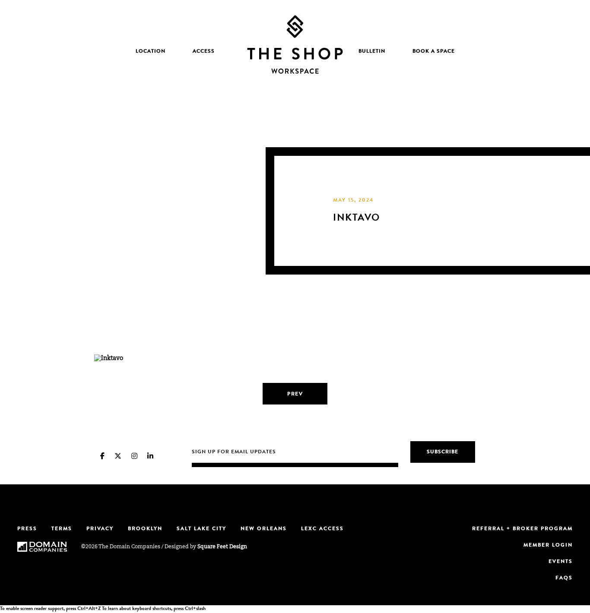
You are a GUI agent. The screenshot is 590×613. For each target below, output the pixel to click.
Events (561, 562)
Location (150, 51)
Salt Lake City (201, 529)
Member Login (548, 545)
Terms (61, 529)
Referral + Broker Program (522, 529)
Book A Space (433, 51)
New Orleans (264, 529)
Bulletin (371, 51)
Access (204, 51)
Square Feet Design (222, 547)
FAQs (564, 578)
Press (27, 529)
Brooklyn (145, 529)
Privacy (100, 529)
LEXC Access (322, 529)
